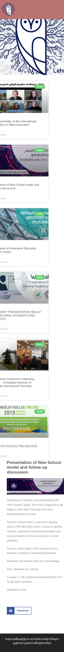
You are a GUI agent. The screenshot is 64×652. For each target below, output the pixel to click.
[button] (19, 611)
